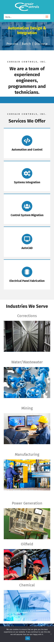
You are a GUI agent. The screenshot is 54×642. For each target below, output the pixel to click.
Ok (27, 638)
